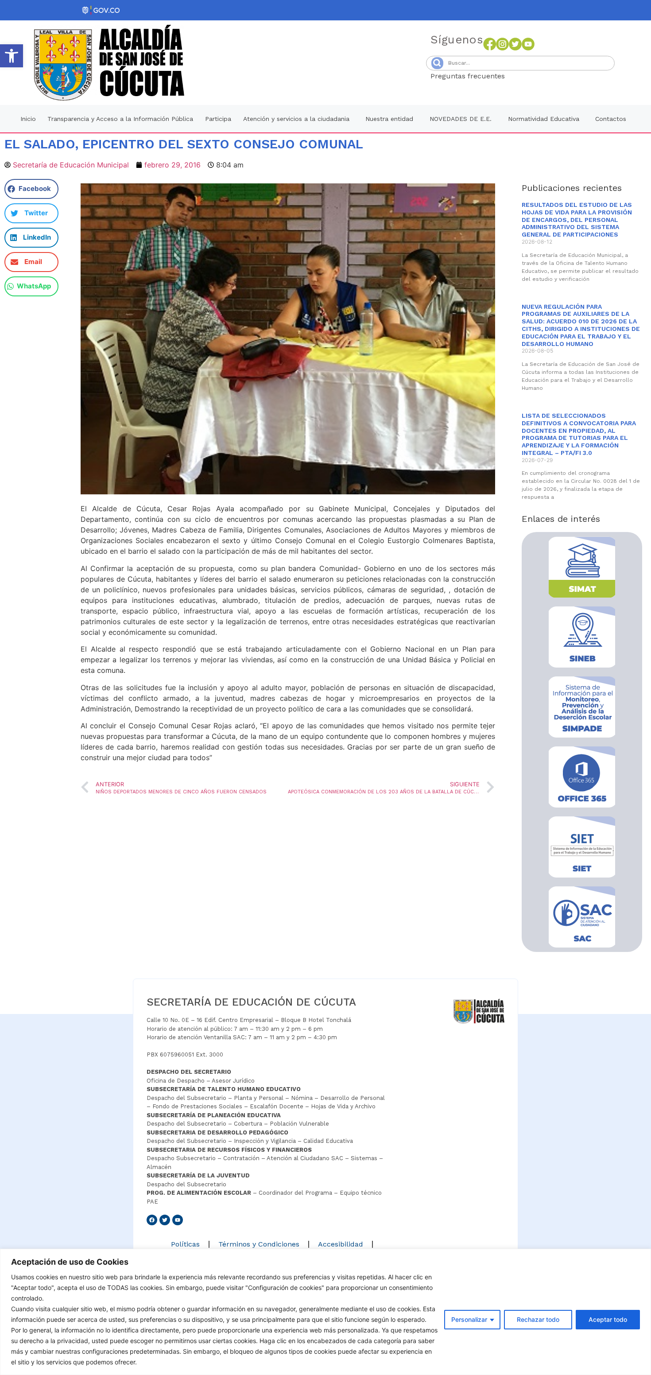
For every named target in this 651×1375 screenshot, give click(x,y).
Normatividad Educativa (543, 118)
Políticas (185, 1244)
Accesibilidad (340, 1244)
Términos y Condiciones (258, 1244)
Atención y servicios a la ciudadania (296, 118)
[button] (11, 55)
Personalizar (469, 1319)
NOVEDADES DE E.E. (461, 118)
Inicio (28, 118)
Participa (218, 118)
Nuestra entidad (389, 118)
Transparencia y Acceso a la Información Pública (120, 118)
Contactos (610, 118)
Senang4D (526, 76)
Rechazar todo (538, 1319)
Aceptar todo (608, 1319)
